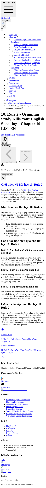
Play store (5, 381)
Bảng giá (9, 431)
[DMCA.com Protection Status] (23, 390)
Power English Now (14, 407)
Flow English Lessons (15, 402)
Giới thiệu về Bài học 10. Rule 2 (21, 184)
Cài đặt (4, 143)
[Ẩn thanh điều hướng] (2, 29)
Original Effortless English (17, 404)
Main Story (6, 146)
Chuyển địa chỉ (12, 433)
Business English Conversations (19, 413)
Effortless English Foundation (18, 400)
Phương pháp (11, 426)
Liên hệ (9, 435)
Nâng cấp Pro (7, 175)
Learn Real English (14, 409)
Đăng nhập (6, 20)
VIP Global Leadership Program (19, 416)
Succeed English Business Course (19, 411)
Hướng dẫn (10, 428)
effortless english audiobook (19, 103)
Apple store (5, 387)
